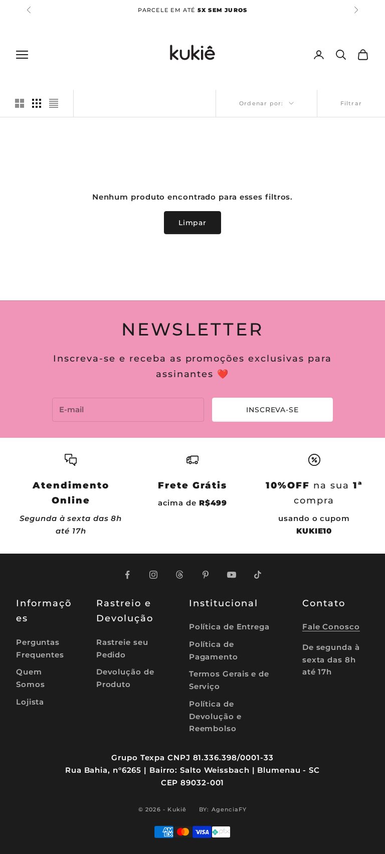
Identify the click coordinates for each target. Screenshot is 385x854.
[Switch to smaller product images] (36, 103)
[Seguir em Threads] (179, 575)
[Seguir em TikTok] (258, 575)
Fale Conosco (331, 626)
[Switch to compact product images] (53, 103)
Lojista (30, 702)
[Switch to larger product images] (19, 103)
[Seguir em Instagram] (153, 575)
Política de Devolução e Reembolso (215, 716)
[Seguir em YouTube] (232, 575)
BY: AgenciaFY (223, 809)
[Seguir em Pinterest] (206, 575)
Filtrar (351, 103)
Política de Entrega (229, 626)
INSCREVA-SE (272, 409)
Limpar (192, 222)
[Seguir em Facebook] (127, 575)
